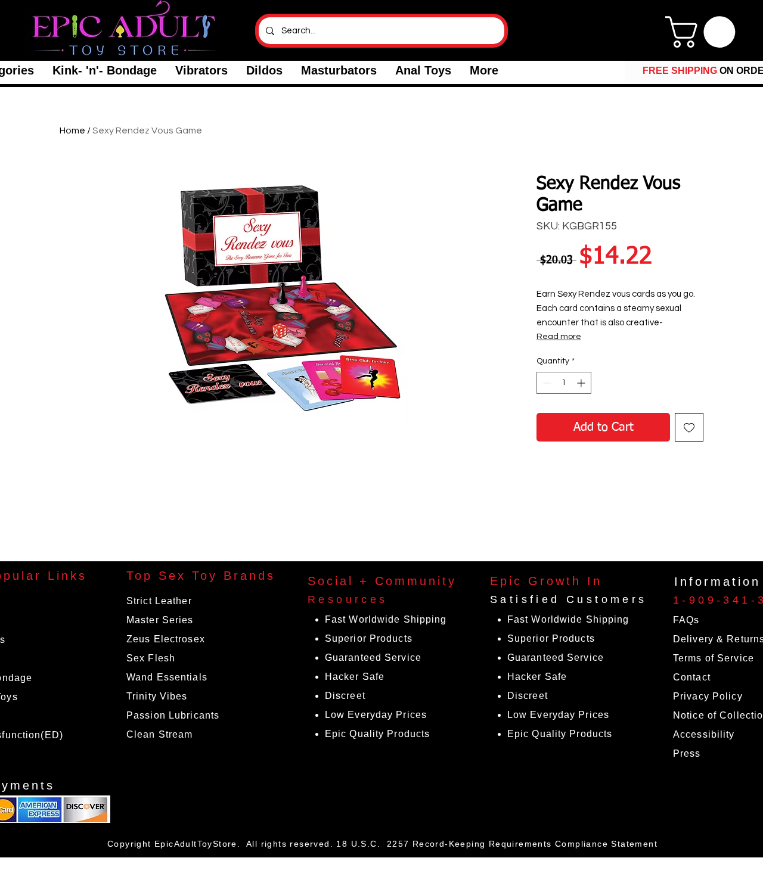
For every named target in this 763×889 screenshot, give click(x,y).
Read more (558, 336)
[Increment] (582, 382)
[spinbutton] (564, 382)
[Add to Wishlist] (689, 427)
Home (72, 130)
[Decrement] (545, 382)
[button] (104, 70)
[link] (704, 32)
